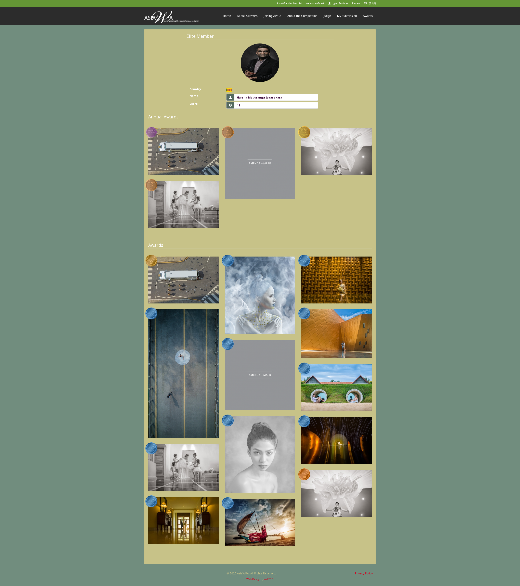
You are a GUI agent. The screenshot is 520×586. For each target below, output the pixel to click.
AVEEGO (269, 579)
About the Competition (302, 16)
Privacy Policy (364, 573)
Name (194, 96)
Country (195, 89)
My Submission (347, 16)
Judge (327, 16)
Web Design (253, 579)
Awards (368, 16)
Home (227, 16)
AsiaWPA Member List (289, 3)
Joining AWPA (272, 16)
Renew (356, 3)
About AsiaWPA (247, 16)
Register (343, 3)
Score (194, 104)
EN (365, 3)
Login (333, 3)
